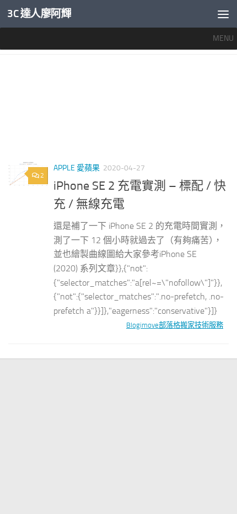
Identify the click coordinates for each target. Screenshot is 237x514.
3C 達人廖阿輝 (39, 13)
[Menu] (223, 14)
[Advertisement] (118, 112)
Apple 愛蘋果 (76, 168)
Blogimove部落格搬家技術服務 (174, 325)
